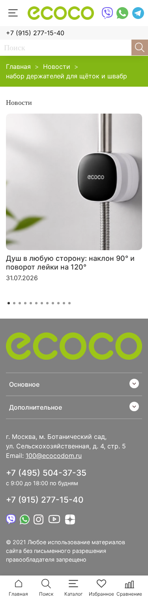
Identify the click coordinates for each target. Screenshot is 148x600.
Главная (18, 66)
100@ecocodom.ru (54, 455)
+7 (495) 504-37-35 (46, 473)
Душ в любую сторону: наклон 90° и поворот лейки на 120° (70, 262)
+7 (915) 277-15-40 (35, 33)
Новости (56, 66)
